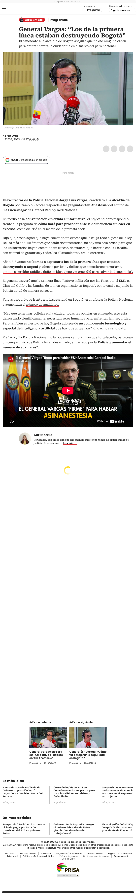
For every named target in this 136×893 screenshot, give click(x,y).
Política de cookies (69, 856)
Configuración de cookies (96, 856)
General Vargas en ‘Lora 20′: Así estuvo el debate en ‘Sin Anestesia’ (46, 755)
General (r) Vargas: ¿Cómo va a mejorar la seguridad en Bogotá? (88, 755)
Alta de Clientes (95, 853)
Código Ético (68, 859)
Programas (59, 20)
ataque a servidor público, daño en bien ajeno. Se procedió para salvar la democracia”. (68, 271)
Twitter (114, 148)
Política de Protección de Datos (38, 856)
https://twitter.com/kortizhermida (21, 136)
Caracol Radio (16, 8)
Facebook (106, 148)
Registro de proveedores (120, 853)
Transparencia (121, 856)
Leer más (68, 443)
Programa (93, 10)
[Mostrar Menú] (4, 8)
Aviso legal (12, 856)
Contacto (8, 853)
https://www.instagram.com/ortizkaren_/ (25, 136)
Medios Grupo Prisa (68, 876)
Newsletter (46, 853)
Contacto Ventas (27, 853)
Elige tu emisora (120, 10)
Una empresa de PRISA (68, 867)
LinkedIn (122, 148)
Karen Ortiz (11, 136)
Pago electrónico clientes (69, 853)
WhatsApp (130, 148)
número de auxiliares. (42, 304)
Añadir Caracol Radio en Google (29, 160)
